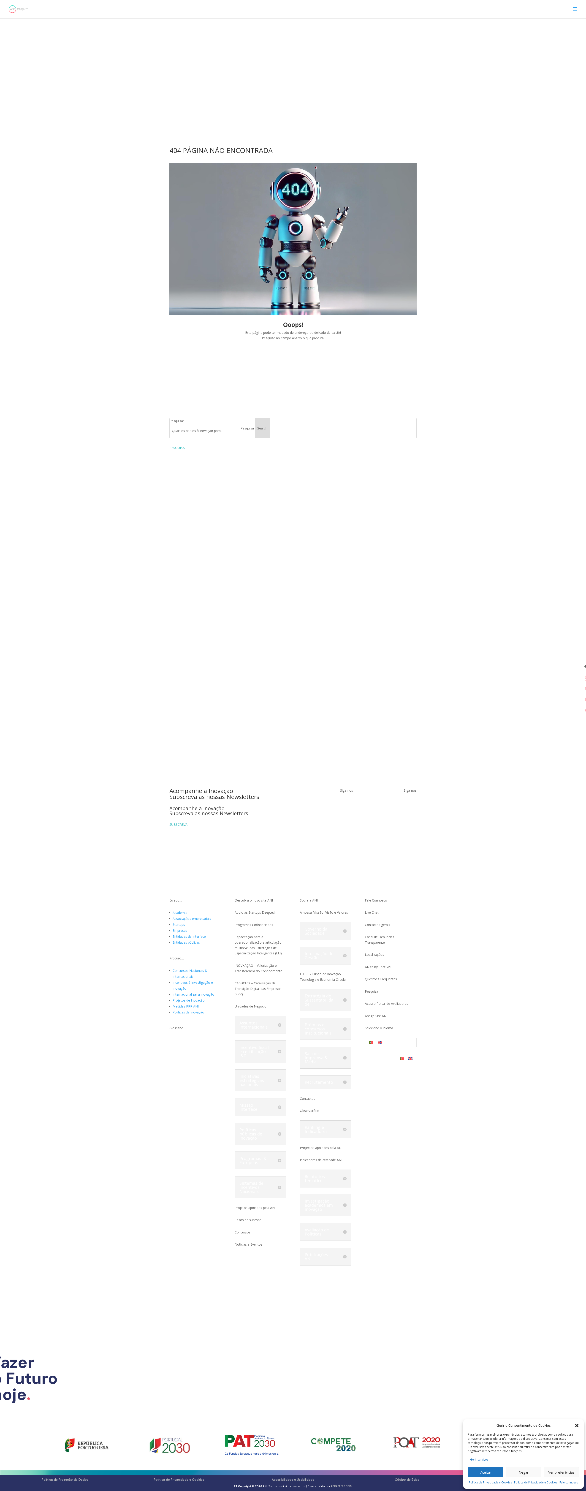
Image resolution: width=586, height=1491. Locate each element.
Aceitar (485, 1472)
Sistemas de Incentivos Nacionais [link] (251, 1187)
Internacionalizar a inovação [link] (193, 994)
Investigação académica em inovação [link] (319, 1205)
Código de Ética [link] (407, 1479)
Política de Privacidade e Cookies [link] (490, 1482)
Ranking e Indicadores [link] (316, 1129)
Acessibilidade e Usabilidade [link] (293, 1479)
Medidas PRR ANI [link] (186, 1006)
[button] (577, 1425)
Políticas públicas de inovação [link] (250, 1134)
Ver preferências (561, 1472)
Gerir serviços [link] (479, 1459)
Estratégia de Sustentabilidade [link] (319, 1000)
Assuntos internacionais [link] (253, 1025)
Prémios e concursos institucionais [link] (318, 1029)
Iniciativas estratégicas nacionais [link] (251, 1080)
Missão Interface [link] (248, 1107)
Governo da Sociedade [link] (316, 931)
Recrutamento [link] (319, 1082)
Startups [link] (179, 924)
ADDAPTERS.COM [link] (341, 1486)
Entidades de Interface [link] (189, 936)
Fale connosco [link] (568, 1482)
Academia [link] (180, 912)
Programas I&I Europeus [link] (253, 1160)
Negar (524, 1472)
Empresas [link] (180, 930)
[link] (18, 9)
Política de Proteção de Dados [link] (65, 1479)
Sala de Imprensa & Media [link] (316, 1058)
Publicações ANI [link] (316, 1256)
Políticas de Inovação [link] (188, 1012)
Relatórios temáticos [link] (315, 1178)
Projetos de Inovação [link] (189, 1000)
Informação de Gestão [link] (319, 955)
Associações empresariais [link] (192, 918)
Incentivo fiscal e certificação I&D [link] (254, 1051)
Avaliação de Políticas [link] (317, 1232)
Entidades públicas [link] (186, 942)
